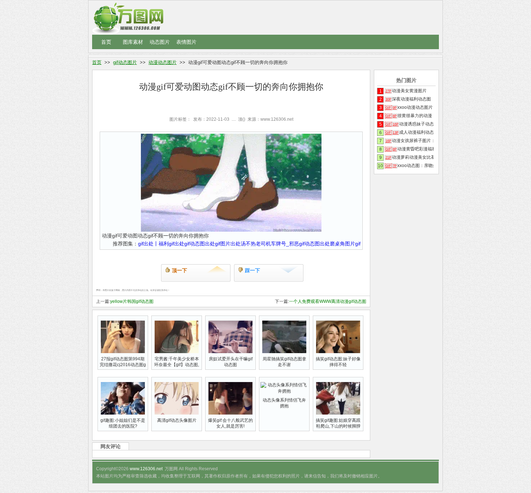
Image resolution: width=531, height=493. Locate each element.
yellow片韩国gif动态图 (132, 301)
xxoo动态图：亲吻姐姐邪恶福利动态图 (409, 165)
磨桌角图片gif (345, 243)
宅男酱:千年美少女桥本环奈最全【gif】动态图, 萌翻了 (176, 364)
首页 (106, 42)
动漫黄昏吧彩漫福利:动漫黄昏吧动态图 (409, 148)
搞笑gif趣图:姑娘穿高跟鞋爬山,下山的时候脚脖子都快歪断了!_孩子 (338, 426)
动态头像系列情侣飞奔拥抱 (284, 403)
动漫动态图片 (162, 62)
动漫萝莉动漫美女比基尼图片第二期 (409, 157)
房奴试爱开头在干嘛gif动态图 (230, 361)
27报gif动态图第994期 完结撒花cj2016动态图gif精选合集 (123, 364)
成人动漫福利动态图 (409, 132)
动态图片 (160, 42)
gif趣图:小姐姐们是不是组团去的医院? (122, 423)
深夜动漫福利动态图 (408, 99)
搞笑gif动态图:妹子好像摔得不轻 (338, 361)
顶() (241, 119)
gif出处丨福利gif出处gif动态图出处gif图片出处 (189, 243)
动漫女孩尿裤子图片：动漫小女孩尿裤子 (409, 140)
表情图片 (186, 42)
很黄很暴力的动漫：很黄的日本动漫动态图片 (409, 115)
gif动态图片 (125, 62)
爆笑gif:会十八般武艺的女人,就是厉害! (230, 423)
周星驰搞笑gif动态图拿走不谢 (284, 361)
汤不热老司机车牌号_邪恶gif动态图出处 (285, 243)
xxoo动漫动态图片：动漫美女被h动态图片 (409, 107)
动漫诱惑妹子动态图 (409, 124)
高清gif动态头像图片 (177, 420)
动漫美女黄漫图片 (406, 90)
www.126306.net (146, 468)
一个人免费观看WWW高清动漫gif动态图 (327, 301)
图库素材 (133, 42)
